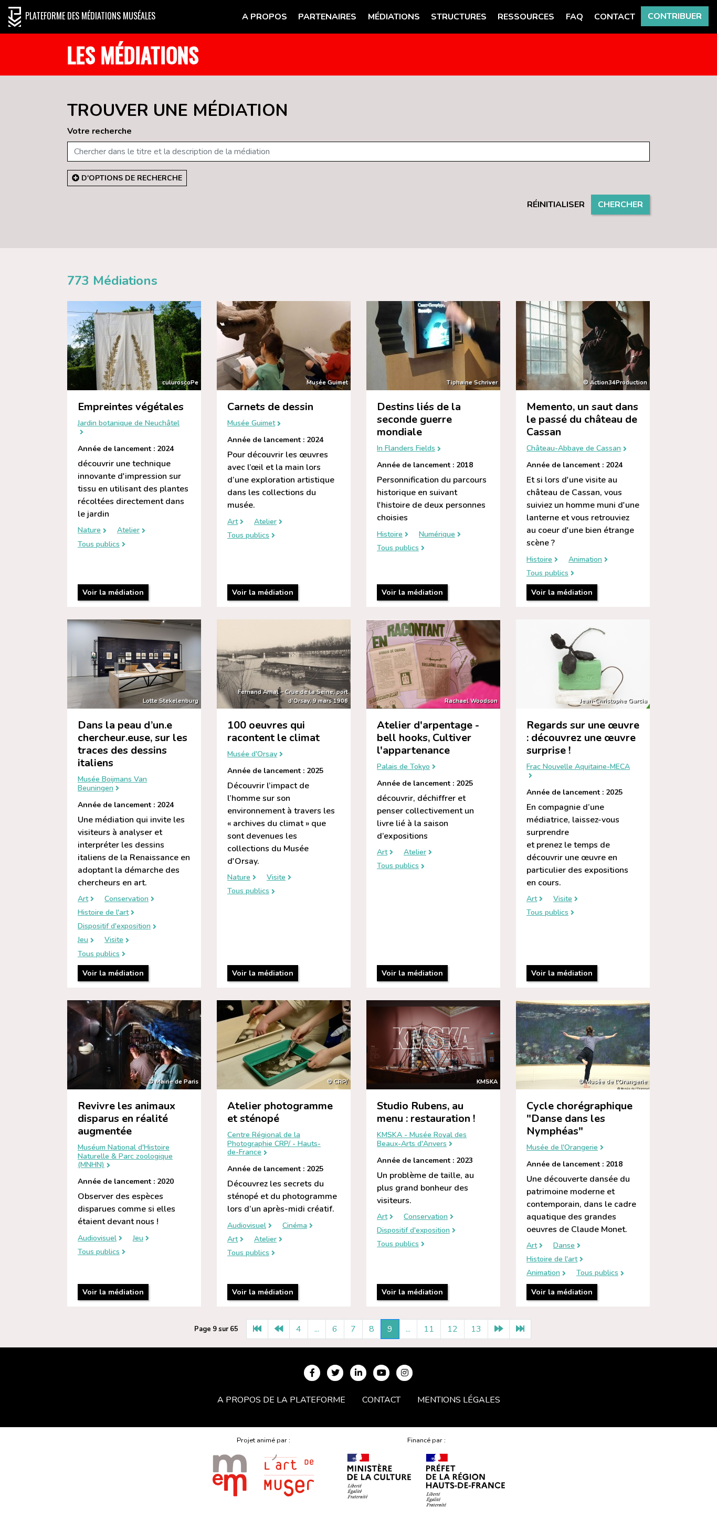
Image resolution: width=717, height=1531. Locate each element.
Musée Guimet (251, 423)
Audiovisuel (97, 1238)
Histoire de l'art (103, 912)
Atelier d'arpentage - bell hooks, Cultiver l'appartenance (428, 737)
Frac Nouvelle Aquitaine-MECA (578, 767)
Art (232, 522)
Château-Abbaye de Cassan (573, 448)
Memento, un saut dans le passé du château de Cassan (582, 419)
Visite (113, 940)
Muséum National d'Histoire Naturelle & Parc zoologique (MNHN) (125, 1156)
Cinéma (294, 1226)
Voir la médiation (113, 592)
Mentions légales (458, 1400)
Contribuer (675, 16)
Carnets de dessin (270, 407)
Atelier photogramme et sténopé (280, 1112)
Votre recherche (99, 131)
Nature (89, 530)
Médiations (394, 17)
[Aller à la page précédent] (279, 1329)
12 (452, 1329)
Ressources (526, 17)
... (316, 1329)
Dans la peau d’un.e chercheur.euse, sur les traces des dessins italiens (132, 744)
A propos (264, 17)
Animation (585, 559)
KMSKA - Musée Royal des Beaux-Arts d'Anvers (422, 1140)
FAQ (574, 17)
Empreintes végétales (131, 407)
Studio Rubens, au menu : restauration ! (426, 1112)
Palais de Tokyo (403, 767)
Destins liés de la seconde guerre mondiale (419, 419)
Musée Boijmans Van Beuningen (112, 784)
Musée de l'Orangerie (562, 1147)
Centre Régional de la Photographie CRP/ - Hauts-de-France (274, 1144)
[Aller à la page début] (257, 1329)
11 (429, 1329)
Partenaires (327, 17)
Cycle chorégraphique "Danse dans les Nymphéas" (579, 1118)
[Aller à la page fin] (520, 1329)
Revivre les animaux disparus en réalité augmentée (126, 1118)
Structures (459, 17)
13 (476, 1329)
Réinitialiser (556, 204)
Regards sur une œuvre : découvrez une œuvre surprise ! (582, 737)
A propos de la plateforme (281, 1400)
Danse (564, 1245)
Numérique (437, 534)
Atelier (128, 530)
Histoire (390, 534)
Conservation (126, 899)
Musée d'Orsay (252, 754)
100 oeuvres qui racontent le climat (273, 731)
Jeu (83, 940)
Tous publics (99, 544)
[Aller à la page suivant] (499, 1329)
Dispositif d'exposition (114, 926)
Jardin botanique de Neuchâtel (129, 423)
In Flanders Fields (406, 448)
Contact (614, 17)
